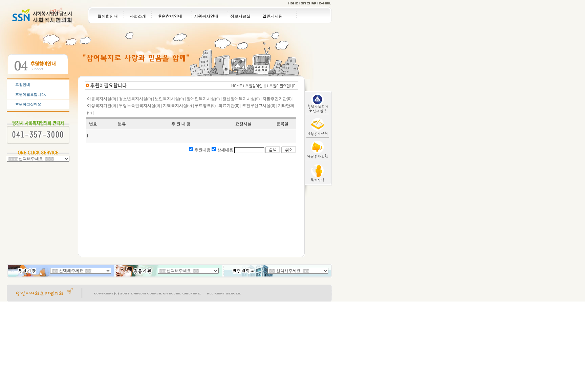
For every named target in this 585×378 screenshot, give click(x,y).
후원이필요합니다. (30, 94)
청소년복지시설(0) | (136, 98)
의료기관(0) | (229, 105)
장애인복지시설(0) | (204, 98)
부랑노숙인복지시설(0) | (140, 105)
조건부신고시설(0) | (259, 105)
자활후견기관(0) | (277, 98)
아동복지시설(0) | (102, 98)
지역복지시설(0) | (178, 105)
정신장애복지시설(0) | (241, 98)
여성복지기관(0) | (102, 105)
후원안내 (22, 85)
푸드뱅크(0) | (206, 105)
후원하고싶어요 (28, 104)
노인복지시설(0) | (170, 98)
